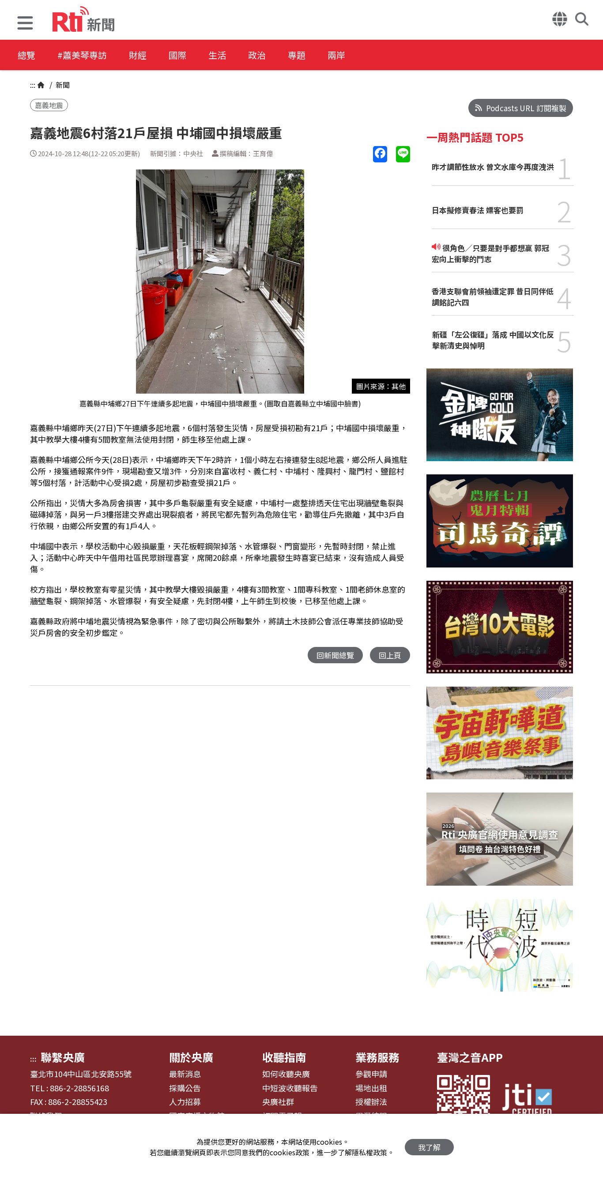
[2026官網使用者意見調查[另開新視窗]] (499, 845)
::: (32, 84)
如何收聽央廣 (286, 1074)
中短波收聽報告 (290, 1088)
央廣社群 (278, 1102)
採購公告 (185, 1088)
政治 (257, 55)
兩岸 (336, 55)
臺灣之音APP (470, 1057)
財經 (138, 55)
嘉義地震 (49, 105)
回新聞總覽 (335, 655)
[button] (25, 24)
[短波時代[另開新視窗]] (499, 952)
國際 (177, 55)
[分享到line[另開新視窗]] (403, 154)
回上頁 (390, 655)
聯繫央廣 (63, 1057)
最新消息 (185, 1074)
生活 (217, 55)
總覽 (26, 55)
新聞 (62, 84)
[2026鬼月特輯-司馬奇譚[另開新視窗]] (499, 527)
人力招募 (185, 1102)
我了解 (429, 1147)
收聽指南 (284, 1057)
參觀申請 (371, 1074)
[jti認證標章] (532, 1101)
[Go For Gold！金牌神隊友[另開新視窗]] (499, 421)
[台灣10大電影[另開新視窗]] (499, 634)
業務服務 (377, 1057)
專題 (296, 55)
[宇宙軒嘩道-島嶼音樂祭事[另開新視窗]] (499, 740)
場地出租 (371, 1088)
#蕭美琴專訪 (82, 55)
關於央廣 (191, 1057)
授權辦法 (371, 1102)
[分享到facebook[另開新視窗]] (380, 154)
